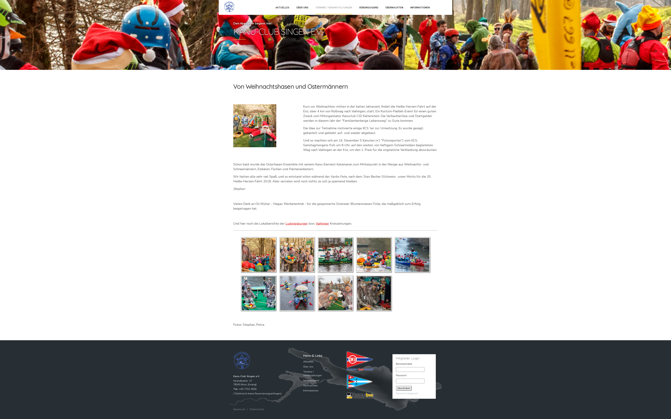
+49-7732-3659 (247, 389)
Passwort (401, 375)
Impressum (239, 409)
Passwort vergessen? (407, 393)
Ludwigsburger (297, 223)
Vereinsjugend (368, 7)
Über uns (302, 7)
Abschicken (403, 388)
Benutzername (404, 364)
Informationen (420, 7)
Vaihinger (322, 223)
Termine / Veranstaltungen (333, 7)
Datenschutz (257, 409)
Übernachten (394, 7)
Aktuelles (282, 7)
